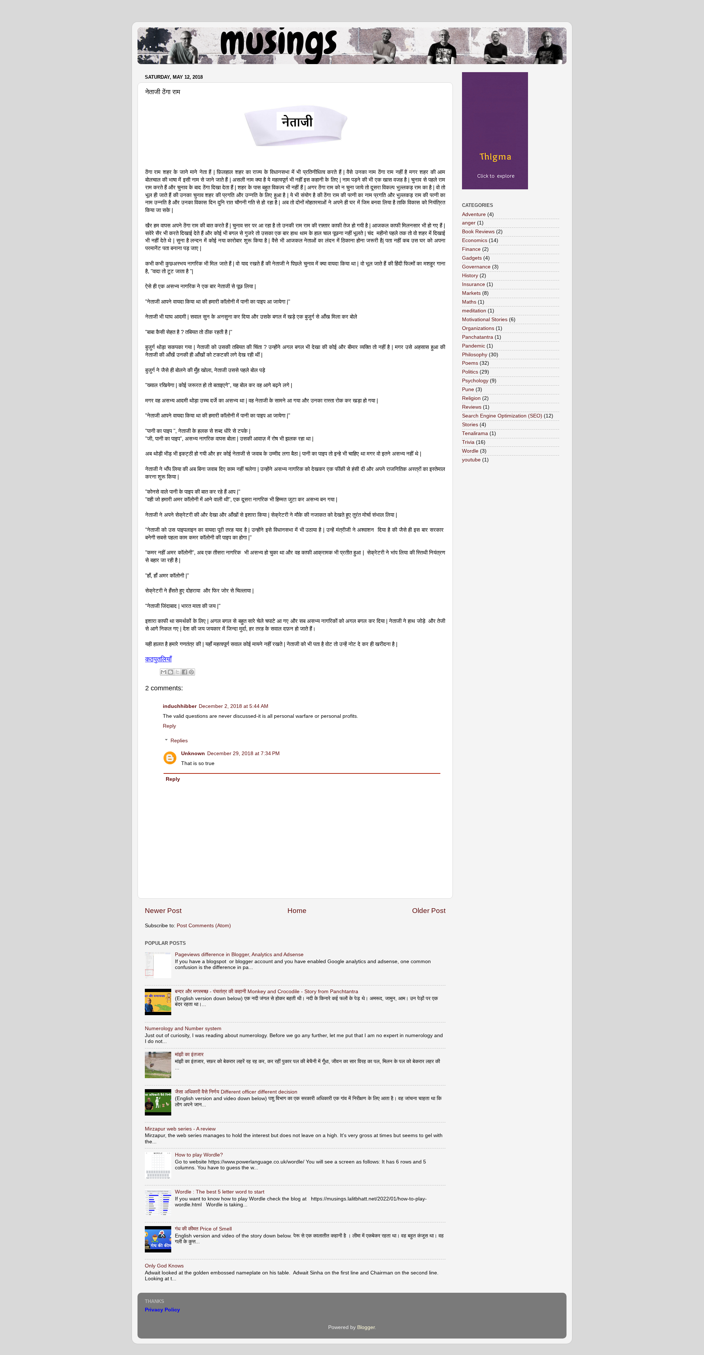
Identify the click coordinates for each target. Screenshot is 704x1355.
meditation (474, 310)
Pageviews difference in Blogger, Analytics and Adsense (239, 954)
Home (297, 910)
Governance (476, 267)
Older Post (428, 910)
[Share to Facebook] (184, 672)
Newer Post (163, 910)
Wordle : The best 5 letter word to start (219, 1192)
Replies (179, 740)
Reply (169, 726)
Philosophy (474, 354)
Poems (470, 363)
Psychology (475, 380)
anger (469, 223)
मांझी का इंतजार (189, 1054)
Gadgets (472, 258)
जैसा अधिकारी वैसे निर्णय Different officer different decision (236, 1092)
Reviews (471, 407)
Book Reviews (478, 231)
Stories (470, 424)
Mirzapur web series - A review (180, 1129)
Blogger (366, 1327)
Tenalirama (475, 433)
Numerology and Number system (183, 1028)
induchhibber (180, 706)
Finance (471, 249)
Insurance (473, 284)
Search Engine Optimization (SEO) (502, 416)
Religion (471, 398)
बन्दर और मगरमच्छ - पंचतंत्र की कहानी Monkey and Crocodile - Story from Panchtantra (266, 991)
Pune (468, 389)
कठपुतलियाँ (158, 659)
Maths (469, 302)
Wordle (470, 451)
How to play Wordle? (199, 1155)
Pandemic (473, 346)
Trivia (468, 442)
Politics (470, 372)
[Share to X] (177, 672)
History (470, 275)
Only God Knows (164, 1266)
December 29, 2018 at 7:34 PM (243, 753)
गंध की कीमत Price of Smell (203, 1229)
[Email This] (163, 672)
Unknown (193, 753)
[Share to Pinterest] (191, 672)
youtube (471, 460)
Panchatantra (477, 337)
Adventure (474, 214)
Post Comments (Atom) (204, 925)
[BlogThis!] (170, 672)
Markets (471, 293)
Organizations (478, 328)
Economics (474, 240)
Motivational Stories (484, 319)
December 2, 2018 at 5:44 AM (233, 706)
